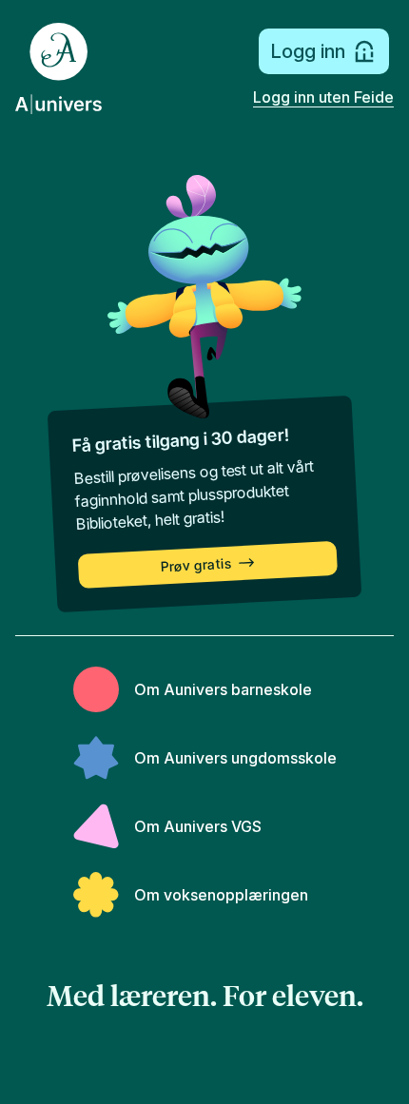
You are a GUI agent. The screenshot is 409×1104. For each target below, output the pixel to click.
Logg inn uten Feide (323, 97)
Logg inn (307, 51)
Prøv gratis (197, 565)
